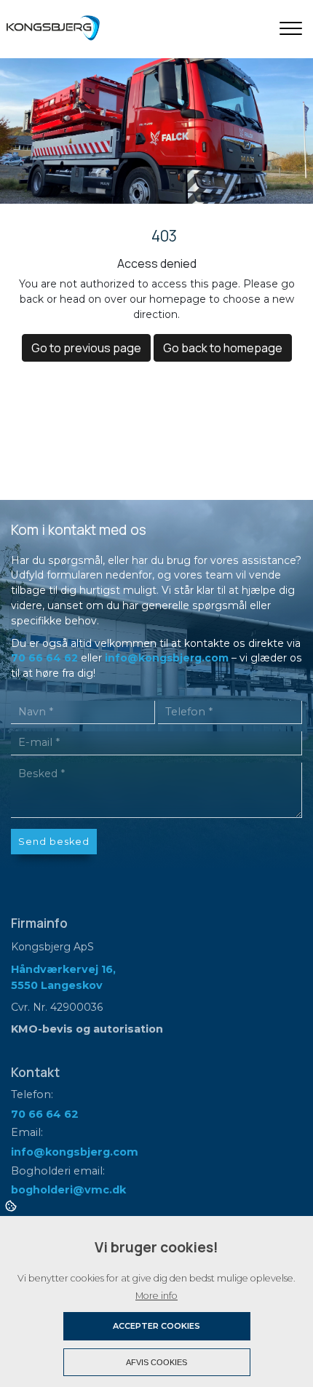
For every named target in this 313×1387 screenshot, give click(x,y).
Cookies (12, 1205)
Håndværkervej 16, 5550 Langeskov (63, 977)
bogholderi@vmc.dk (68, 1189)
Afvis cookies (156, 1362)
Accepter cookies (156, 1326)
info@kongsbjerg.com (167, 658)
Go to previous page (86, 348)
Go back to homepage (222, 348)
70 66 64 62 (44, 658)
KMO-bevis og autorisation (87, 1029)
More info (156, 1295)
